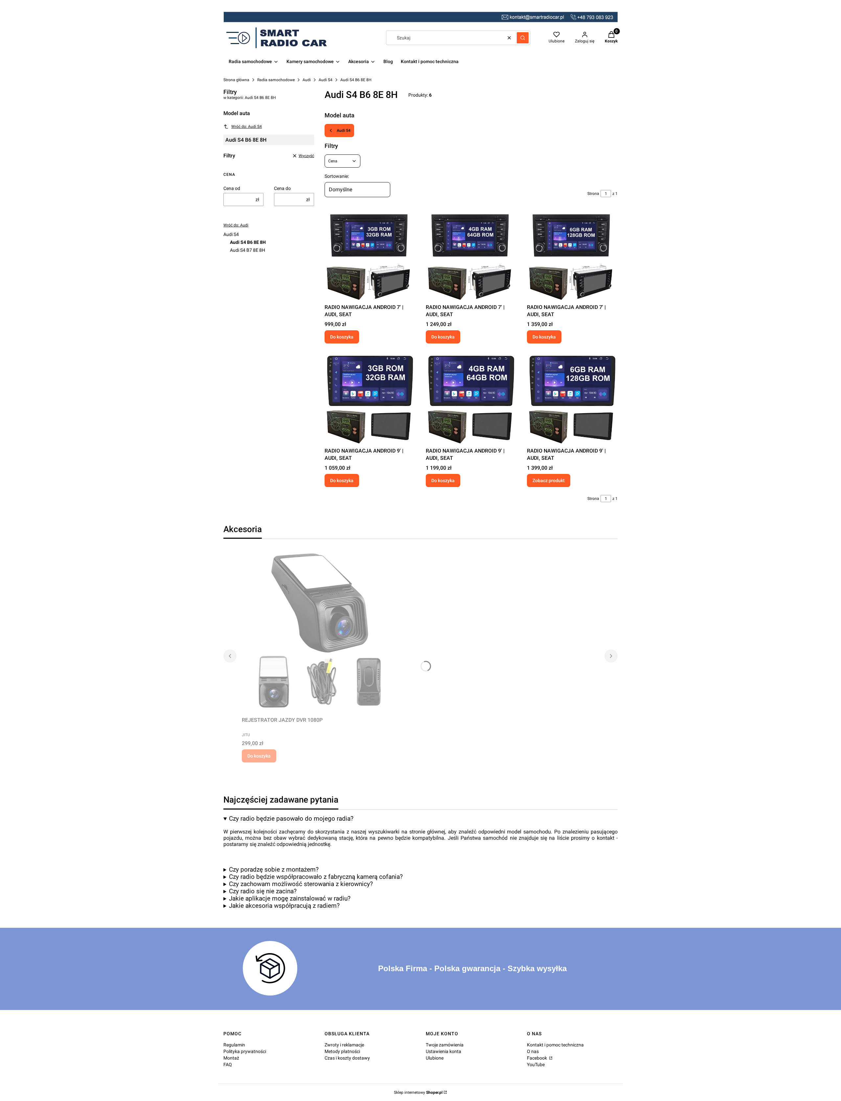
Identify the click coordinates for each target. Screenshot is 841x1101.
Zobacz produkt (549, 480)
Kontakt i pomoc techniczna (555, 1044)
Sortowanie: (337, 176)
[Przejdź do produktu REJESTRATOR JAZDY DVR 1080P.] (324, 632)
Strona (593, 193)
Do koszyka (341, 337)
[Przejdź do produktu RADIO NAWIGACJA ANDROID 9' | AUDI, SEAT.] (370, 399)
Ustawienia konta (443, 1051)
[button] (523, 37)
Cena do (282, 188)
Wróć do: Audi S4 (246, 126)
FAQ (227, 1064)
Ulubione (434, 1058)
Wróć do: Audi (235, 225)
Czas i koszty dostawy (347, 1058)
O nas (533, 1051)
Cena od (231, 188)
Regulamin (234, 1044)
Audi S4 (325, 80)
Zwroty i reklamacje (344, 1044)
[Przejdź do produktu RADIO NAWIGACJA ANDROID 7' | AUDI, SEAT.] (370, 255)
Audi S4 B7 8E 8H (247, 250)
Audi (307, 80)
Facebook (537, 1058)
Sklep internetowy (418, 1092)
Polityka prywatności (244, 1051)
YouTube (536, 1064)
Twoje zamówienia (445, 1044)
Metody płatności (342, 1051)
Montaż (231, 1058)
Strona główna (236, 80)
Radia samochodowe (276, 80)
